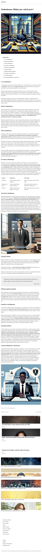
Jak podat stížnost (8, 69)
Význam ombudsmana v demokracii (12, 77)
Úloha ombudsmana (9, 63)
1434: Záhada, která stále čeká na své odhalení (11, 466)
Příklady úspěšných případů (10, 71)
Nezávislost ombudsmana (10, 67)
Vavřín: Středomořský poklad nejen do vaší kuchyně (12, 499)
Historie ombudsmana (9, 61)
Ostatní (3, 426)
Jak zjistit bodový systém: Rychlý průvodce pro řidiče (16, 424)
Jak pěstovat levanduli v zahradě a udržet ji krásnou (15, 450)
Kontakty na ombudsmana (10, 73)
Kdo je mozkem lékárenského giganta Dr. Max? (11, 477)
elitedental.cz (3, 1)
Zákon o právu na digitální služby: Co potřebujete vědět (13, 488)
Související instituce (8, 75)
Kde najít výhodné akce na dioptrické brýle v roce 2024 (13, 510)
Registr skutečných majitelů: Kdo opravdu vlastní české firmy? (18, 437)
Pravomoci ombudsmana (9, 65)
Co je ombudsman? (8, 59)
